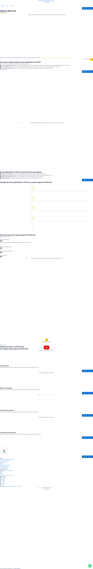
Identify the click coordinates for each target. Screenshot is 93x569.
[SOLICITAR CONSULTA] (46, 340)
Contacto (12, 5)
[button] (89, 565)
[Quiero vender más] (91, 59)
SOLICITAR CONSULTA (46, 341)
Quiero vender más (86, 58)
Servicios (3, 5)
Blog (7, 5)
